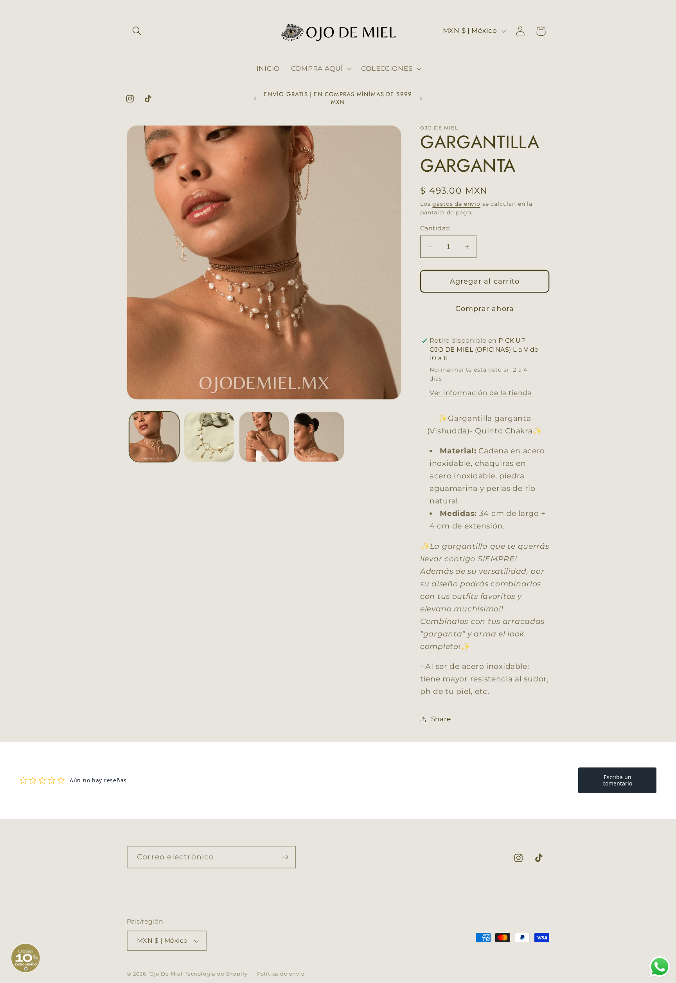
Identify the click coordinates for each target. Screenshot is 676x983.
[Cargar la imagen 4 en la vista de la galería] (319, 437)
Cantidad (435, 228)
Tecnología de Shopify (216, 973)
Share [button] (441, 719)
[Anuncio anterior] (255, 99)
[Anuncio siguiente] (421, 99)
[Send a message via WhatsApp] (659, 966)
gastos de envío (456, 203)
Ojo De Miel (166, 973)
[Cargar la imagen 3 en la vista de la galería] (264, 437)
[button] (137, 31)
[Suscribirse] (284, 857)
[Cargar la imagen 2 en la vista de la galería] (209, 437)
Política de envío (281, 973)
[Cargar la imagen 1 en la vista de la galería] (154, 437)
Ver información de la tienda (481, 393)
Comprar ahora (484, 308)
